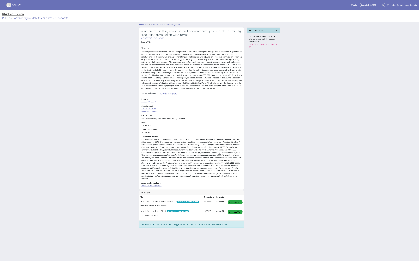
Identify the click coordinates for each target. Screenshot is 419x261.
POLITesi (144, 24)
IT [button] (388, 5)
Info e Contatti (398, 5)
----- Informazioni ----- (260, 30)
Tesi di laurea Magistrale (170, 24)
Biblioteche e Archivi (13, 14)
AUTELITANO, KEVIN (148, 109)
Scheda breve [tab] (149, 93)
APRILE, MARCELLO (148, 102)
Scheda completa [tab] (168, 93)
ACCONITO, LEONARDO (152, 38)
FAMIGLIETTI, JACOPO (149, 111)
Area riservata (411, 5)
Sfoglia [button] (354, 5)
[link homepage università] (13, 5)
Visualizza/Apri (235, 202)
